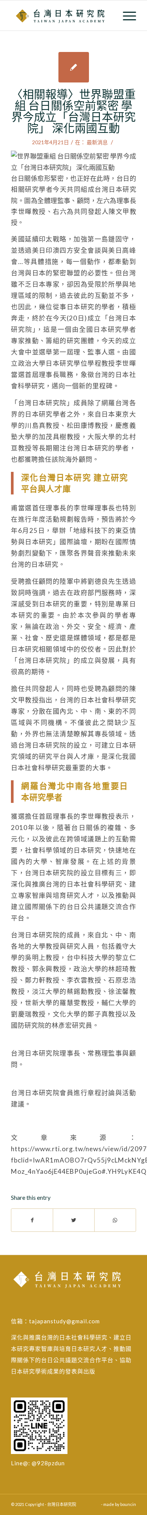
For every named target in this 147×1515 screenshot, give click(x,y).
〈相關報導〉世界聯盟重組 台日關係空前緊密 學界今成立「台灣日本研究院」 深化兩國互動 (73, 110)
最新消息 (97, 142)
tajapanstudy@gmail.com (64, 1321)
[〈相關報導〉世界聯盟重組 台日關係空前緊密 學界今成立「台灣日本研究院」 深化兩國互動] (73, 67)
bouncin (128, 1504)
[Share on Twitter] (73, 1220)
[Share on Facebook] (32, 1220)
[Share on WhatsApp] (115, 1220)
